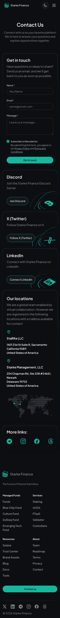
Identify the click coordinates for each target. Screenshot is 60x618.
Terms (36, 557)
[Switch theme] (45, 5)
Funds (6, 501)
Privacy (37, 563)
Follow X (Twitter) (21, 238)
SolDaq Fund (11, 519)
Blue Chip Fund (12, 507)
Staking (37, 501)
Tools (6, 575)
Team (36, 545)
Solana (7, 545)
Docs (6, 569)
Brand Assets (11, 557)
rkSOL (37, 507)
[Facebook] (37, 441)
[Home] (16, 5)
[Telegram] (9, 441)
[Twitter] (5, 607)
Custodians (40, 526)
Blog (5, 563)
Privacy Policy (22, 148)
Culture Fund (11, 513)
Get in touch (30, 160)
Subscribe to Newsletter (24, 141)
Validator (38, 519)
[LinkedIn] (13, 607)
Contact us (30, 588)
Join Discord (17, 201)
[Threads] (50, 441)
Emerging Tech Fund (12, 528)
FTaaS (36, 513)
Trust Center (10, 551)
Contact (38, 569)
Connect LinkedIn (21, 279)
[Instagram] (23, 441)
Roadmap (39, 551)
